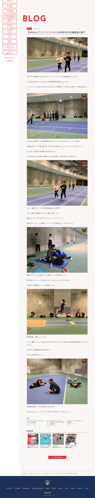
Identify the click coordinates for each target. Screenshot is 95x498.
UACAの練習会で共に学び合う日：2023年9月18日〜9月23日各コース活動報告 (55, 422)
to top (92, 495)
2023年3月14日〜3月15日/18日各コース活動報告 (35, 421)
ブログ (29, 28)
